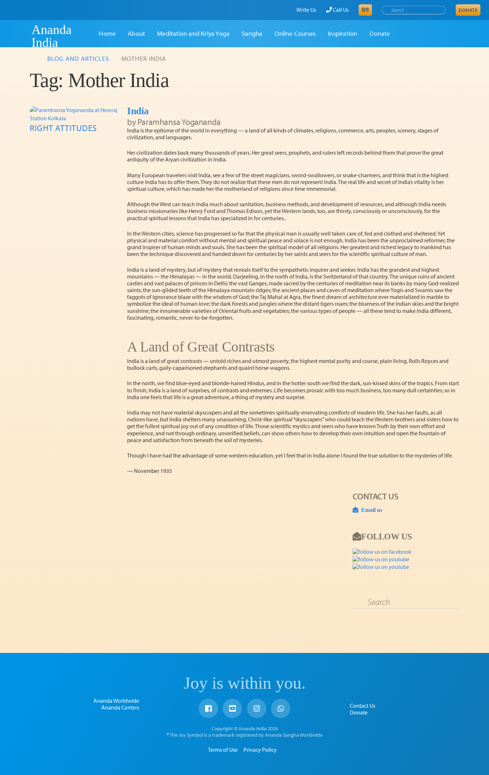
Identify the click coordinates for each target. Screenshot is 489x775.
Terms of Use (223, 749)
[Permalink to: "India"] (75, 114)
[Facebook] (208, 708)
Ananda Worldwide (116, 700)
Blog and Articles (78, 58)
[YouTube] (232, 708)
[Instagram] (256, 708)
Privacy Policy (260, 749)
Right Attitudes (63, 127)
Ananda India (52, 36)
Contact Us (362, 705)
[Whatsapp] (280, 708)
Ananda (19, 36)
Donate (468, 10)
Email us (370, 510)
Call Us (340, 9)
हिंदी (365, 10)
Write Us (306, 9)
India (138, 111)
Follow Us (386, 536)
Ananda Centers (120, 707)
